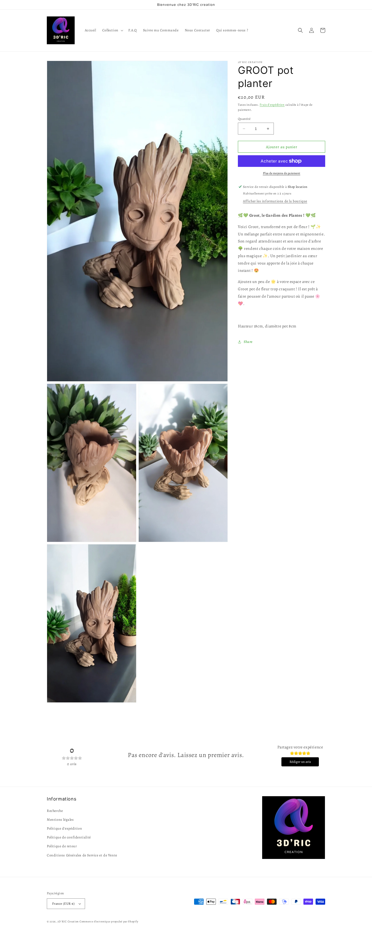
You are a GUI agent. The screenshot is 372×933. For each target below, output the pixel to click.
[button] (112, 30)
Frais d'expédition (272, 105)
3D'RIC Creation (68, 921)
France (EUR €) (63, 903)
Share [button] (248, 342)
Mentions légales (60, 819)
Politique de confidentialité (69, 837)
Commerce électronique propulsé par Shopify (108, 921)
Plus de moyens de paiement (281, 173)
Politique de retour (62, 846)
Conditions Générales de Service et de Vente (82, 855)
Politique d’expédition (64, 828)
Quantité (244, 119)
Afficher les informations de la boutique (275, 201)
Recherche (55, 810)
